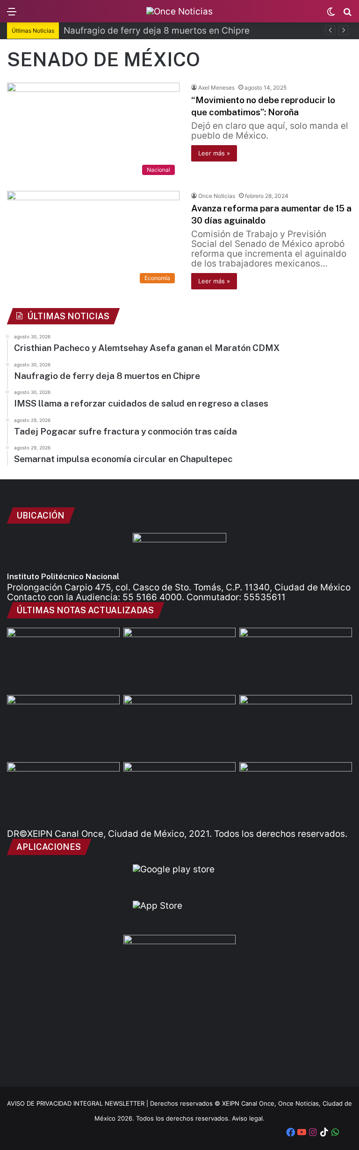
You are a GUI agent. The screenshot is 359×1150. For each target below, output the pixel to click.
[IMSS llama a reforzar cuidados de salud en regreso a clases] (295, 659)
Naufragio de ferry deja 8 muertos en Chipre (157, 30)
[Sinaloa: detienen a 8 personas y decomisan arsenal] (179, 726)
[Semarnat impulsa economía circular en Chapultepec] (63, 794)
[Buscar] (347, 14)
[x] (346, 1133)
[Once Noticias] (179, 11)
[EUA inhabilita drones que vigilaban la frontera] (295, 794)
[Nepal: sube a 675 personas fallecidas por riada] (179, 794)
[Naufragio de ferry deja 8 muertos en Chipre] (179, 659)
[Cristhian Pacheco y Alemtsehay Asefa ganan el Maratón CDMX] (63, 659)
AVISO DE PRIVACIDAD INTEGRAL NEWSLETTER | (78, 1103)
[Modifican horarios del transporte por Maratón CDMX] (63, 726)
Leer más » (214, 153)
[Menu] (11, 14)
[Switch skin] (331, 14)
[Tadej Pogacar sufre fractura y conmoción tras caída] (295, 726)
